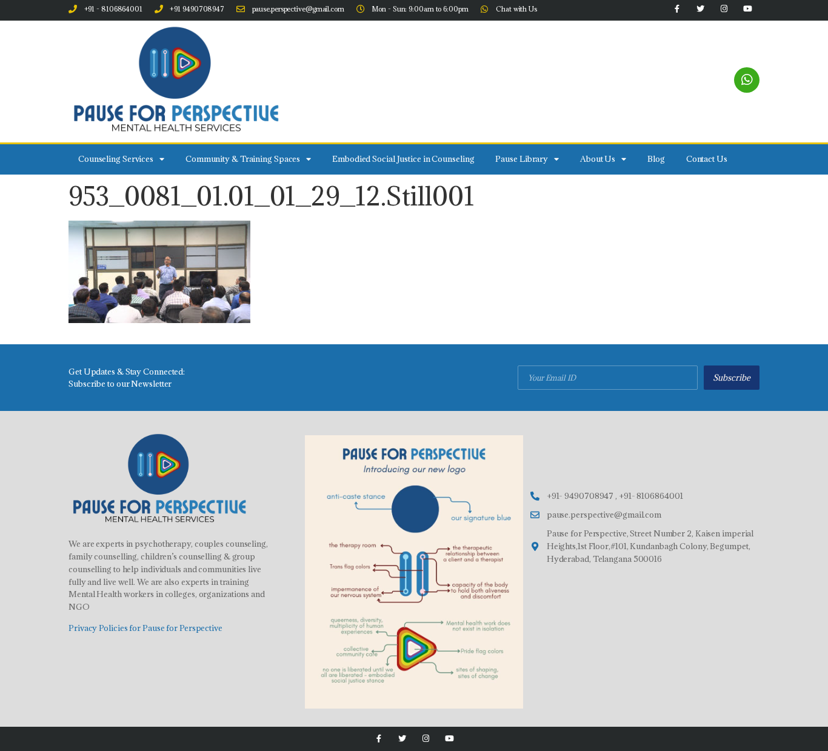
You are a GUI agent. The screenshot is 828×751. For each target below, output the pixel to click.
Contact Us (706, 158)
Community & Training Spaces (242, 158)
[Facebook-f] (378, 738)
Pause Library (521, 158)
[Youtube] (449, 738)
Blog (656, 158)
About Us (597, 158)
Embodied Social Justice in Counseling (403, 158)
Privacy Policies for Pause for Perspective (145, 627)
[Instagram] (426, 738)
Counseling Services (115, 158)
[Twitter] (402, 738)
